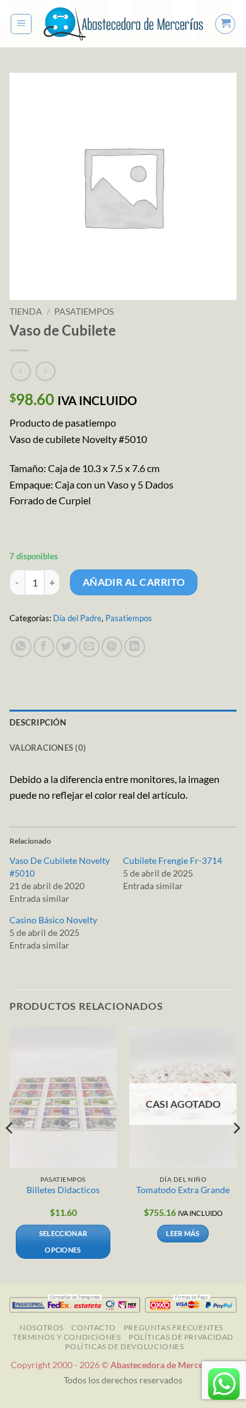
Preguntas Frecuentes (173, 1327)
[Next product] (20, 371)
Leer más (183, 1233)
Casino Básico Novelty (53, 919)
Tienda (25, 311)
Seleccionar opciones (63, 1241)
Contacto (93, 1327)
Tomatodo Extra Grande (183, 1190)
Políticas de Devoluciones (124, 1346)
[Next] (235, 1153)
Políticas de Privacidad (181, 1337)
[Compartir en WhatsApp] (21, 646)
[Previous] (10, 1153)
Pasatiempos (84, 311)
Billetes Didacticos (63, 1190)
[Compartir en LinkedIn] (134, 646)
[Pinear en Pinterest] (112, 646)
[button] (21, 24)
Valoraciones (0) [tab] (47, 748)
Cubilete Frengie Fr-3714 (172, 860)
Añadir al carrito (134, 582)
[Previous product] (45, 371)
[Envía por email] (89, 646)
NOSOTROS (42, 1327)
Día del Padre (77, 618)
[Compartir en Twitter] (66, 646)
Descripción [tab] (37, 722)
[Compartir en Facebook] (43, 646)
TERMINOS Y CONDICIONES (66, 1337)
